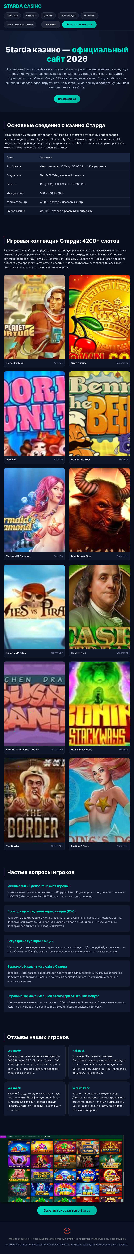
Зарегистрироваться (79, 24)
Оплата (48, 15)
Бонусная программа (20, 24)
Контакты (89, 15)
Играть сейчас (67, 98)
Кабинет (51, 24)
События (12, 15)
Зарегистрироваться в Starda (67, 1210)
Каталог (31, 15)
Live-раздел (68, 15)
